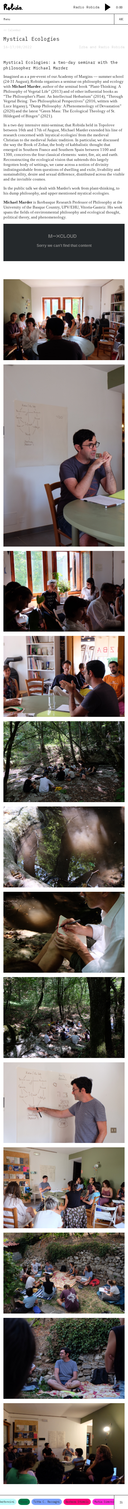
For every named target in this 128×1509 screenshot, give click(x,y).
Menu (7, 19)
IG (121, 1502)
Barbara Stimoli (61, 1501)
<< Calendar (12, 30)
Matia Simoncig (90, 1501)
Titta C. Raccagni (31, 1501)
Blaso (8, 1501)
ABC (121, 19)
